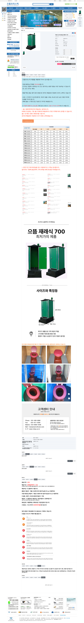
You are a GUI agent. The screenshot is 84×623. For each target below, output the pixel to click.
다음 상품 (73, 67)
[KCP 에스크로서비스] (44, 612)
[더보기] (49, 597)
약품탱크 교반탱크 (27, 8)
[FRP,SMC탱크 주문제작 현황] (70, 11)
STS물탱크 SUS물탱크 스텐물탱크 (13, 32)
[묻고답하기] (37, 597)
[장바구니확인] (58, 599)
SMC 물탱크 (44, 8)
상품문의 (31, 454)
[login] (74, 0)
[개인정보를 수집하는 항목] (70, 607)
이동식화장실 (61, 8)
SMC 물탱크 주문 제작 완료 (68, 14)
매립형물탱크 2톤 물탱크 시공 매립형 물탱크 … (41, 606)
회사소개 (11, 8)
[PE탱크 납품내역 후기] (37, 604)
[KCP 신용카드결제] (34, 612)
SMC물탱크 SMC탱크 (11, 21)
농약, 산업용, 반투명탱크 (11, 24)
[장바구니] (55, 0)
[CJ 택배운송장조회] (66, 612)
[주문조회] (59, 0)
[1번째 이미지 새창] (23, 52)
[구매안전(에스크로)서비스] (13, 61)
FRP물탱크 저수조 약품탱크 (12, 19)
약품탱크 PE (9, 12)
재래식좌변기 (9, 34)
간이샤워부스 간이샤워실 (11, 27)
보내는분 (68, 604)
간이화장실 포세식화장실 (11, 17)
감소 (73, 58)
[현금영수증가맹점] (23, 612)
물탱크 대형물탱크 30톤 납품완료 (39, 607)
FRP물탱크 (36, 8)
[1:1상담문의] (16, 0)
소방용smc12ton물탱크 (38, 599)
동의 (74, 607)
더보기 (74, 473)
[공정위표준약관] (12, 612)
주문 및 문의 (70, 8)
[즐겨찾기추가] (10, 0)
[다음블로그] (4, 20)
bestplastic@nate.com (49, 619)
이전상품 (24, 67)
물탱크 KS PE (9, 14)
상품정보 (23, 454)
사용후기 (27, 454)
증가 (71, 58)
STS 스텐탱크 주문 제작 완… (68, 17)
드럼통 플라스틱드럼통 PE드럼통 (13, 29)
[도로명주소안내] (55, 612)
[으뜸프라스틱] (13, 4)
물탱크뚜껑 (9, 37)
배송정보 (35, 454)
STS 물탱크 (53, 8)
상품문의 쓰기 (70, 473)
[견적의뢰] (58, 607)
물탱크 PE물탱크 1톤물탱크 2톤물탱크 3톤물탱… (42, 608)
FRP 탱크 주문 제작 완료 (68, 13)
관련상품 (43, 454)
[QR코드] (4, 9)
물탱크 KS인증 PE (19, 8)
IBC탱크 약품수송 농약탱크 (12, 22)
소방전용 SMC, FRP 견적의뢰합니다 (40, 600)
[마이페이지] (64, 0)
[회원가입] (69, 0)
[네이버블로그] (13, 66)
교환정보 (39, 454)
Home (23, 28)
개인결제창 (9, 39)
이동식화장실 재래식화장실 (12, 16)
